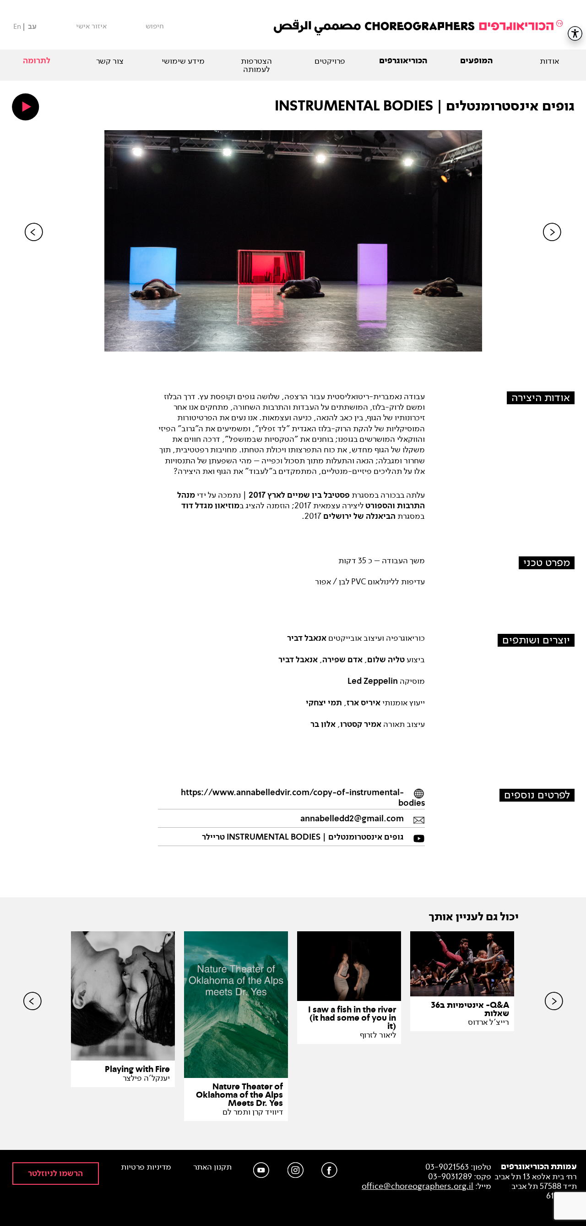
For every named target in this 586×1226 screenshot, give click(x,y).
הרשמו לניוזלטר (55, 1173)
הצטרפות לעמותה (256, 65)
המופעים (476, 61)
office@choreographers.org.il (417, 1186)
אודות (549, 60)
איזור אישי (91, 26)
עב (32, 27)
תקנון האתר (212, 1167)
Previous (34, 247)
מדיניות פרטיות (146, 1167)
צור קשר (110, 60)
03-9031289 (450, 1176)
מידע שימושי (183, 60)
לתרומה (36, 60)
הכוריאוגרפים (403, 61)
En (17, 26)
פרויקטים (330, 60)
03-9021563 (447, 1166)
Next (552, 247)
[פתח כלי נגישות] (575, 33)
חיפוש (155, 26)
